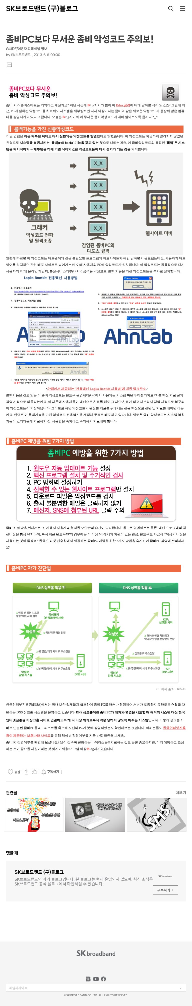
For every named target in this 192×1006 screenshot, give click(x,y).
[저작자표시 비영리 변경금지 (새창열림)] (69, 772)
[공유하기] (26, 771)
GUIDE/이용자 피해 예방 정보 (26, 49)
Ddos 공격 (123, 105)
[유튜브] (96, 979)
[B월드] (88, 979)
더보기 (181, 792)
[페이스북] (103, 979)
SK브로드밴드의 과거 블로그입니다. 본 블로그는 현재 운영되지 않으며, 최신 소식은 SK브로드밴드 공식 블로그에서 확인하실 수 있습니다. (83, 881)
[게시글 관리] (34, 771)
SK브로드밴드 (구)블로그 (42, 8)
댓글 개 (12, 853)
